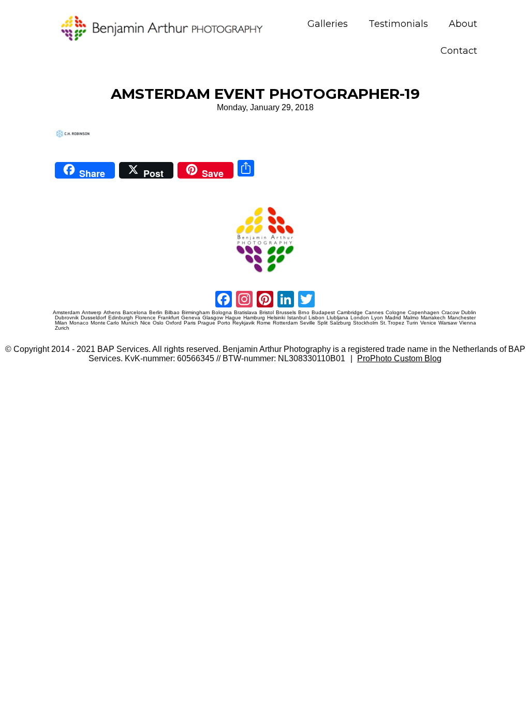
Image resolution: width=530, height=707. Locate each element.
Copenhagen (423, 312)
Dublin (468, 312)
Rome (264, 323)
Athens (112, 312)
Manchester (462, 317)
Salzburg (340, 323)
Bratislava (245, 312)
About (463, 24)
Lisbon (316, 317)
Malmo (411, 317)
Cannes (374, 312)
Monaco (79, 323)
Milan (61, 323)
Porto (223, 323)
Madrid (393, 317)
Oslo (158, 323)
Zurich (62, 328)
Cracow (450, 312)
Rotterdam (285, 323)
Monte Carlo (105, 323)
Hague (233, 317)
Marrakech (433, 317)
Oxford (174, 323)
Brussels (286, 312)
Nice (145, 323)
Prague (206, 323)
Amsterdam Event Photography (318, 205)
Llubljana (337, 317)
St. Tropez (392, 323)
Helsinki (276, 317)
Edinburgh (120, 317)
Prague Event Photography (68, 205)
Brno (304, 312)
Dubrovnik (67, 317)
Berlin (156, 312)
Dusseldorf (93, 317)
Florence (145, 317)
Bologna (222, 312)
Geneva (190, 317)
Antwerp (91, 312)
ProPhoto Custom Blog (399, 358)
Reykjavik (243, 323)
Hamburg (254, 317)
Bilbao (172, 312)
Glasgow (212, 317)
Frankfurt (168, 317)
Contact (458, 51)
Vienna (467, 323)
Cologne (396, 312)
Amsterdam (66, 312)
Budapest (323, 312)
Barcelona (135, 312)
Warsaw (447, 323)
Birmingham (196, 312)
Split (322, 323)
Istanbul (296, 317)
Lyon (377, 317)
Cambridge (350, 312)
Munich (129, 323)
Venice (428, 323)
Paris (190, 323)
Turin (412, 323)
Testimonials (398, 24)
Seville (307, 323)
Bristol (266, 312)
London (359, 317)
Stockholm (365, 323)
